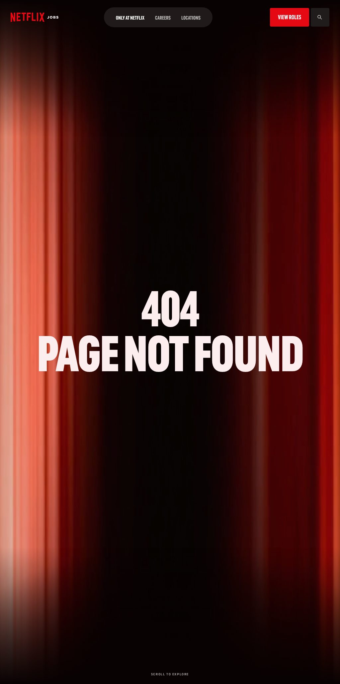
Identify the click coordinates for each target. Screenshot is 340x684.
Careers (163, 17)
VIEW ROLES (289, 17)
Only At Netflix (130, 17)
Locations (191, 17)
